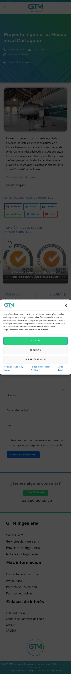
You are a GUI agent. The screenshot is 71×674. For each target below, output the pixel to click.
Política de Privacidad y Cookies (13, 368)
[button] (66, 305)
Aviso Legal (60, 368)
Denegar (35, 350)
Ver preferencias (36, 359)
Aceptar (35, 340)
